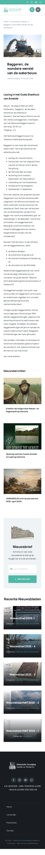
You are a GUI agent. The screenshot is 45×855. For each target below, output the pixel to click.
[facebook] (27, 2)
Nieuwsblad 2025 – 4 (23, 646)
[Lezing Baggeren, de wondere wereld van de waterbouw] (22, 35)
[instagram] (32, 2)
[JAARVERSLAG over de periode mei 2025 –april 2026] (22, 470)
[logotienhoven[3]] (22, 762)
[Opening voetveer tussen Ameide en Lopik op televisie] (22, 425)
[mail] (40, 2)
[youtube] (36, 2)
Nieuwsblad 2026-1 (22, 618)
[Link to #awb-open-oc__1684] (38, 9)
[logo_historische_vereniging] (13, 7)
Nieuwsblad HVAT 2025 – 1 (22, 731)
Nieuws (26, 624)
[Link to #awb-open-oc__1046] (32, 9)
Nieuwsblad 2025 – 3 (22, 674)
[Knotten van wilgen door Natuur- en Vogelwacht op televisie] (22, 379)
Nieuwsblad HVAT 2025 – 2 (22, 702)
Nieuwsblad (34, 624)
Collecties (19, 624)
